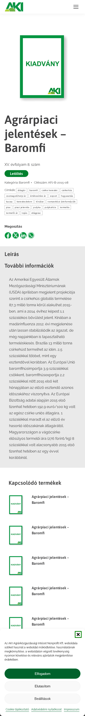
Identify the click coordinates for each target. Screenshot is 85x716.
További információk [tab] (29, 266)
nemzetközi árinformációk (61, 201)
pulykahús (50, 207)
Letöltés (16, 174)
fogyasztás (67, 196)
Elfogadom (43, 674)
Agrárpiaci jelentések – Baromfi (50, 500)
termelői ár (12, 213)
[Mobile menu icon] (75, 6)
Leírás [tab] (12, 254)
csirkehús (67, 190)
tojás (24, 213)
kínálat (40, 201)
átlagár (21, 190)
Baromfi (24, 182)
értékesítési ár (38, 196)
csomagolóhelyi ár (16, 196)
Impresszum (71, 709)
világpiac (36, 213)
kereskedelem (24, 201)
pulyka (37, 207)
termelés (64, 207)
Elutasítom (43, 686)
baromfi (33, 190)
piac (8, 207)
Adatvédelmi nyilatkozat (46, 709)
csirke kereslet (50, 190)
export (53, 196)
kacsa (9, 201)
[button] (78, 634)
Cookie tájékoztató (17, 709)
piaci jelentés (22, 207)
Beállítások (42, 699)
